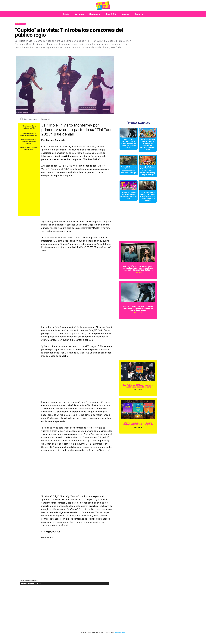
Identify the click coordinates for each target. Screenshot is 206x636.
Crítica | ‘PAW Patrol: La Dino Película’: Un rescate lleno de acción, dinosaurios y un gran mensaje (147, 171)
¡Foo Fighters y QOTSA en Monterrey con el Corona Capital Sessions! (138, 386)
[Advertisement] (28, 183)
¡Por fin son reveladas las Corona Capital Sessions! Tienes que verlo (138, 424)
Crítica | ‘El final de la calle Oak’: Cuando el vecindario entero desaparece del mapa (128, 170)
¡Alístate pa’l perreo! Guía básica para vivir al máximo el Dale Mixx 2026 (128, 195)
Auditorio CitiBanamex (29, 583)
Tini (33, 128)
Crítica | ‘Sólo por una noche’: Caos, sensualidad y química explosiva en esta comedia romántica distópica (138, 268)
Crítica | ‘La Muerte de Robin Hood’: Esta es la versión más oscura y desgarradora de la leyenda (147, 196)
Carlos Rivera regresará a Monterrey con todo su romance (28, 141)
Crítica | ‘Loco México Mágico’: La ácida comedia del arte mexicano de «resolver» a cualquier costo (147, 144)
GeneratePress (120, 633)
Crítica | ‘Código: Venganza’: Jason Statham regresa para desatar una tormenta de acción (128, 143)
